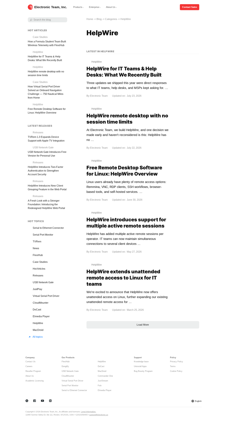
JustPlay (37, 289)
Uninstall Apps (140, 366)
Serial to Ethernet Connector (48, 228)
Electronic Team (99, 96)
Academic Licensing (34, 381)
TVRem (37, 241)
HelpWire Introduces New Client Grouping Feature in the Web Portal (47, 187)
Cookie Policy (176, 371)
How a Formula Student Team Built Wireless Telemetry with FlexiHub (47, 43)
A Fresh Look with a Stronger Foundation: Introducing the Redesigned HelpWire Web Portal (46, 204)
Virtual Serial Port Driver (46, 296)
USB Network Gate (43, 282)
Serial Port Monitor (43, 234)
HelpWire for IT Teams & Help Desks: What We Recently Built (124, 72)
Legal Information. (88, 412)
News (36, 248)
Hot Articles (39, 268)
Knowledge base (141, 361)
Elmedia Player (41, 316)
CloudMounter (40, 302)
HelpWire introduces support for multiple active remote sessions (126, 223)
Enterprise (94, 7)
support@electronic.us (98, 415)
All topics (38, 336)
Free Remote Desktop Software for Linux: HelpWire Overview (124, 171)
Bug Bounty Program (143, 371)
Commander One (105, 376)
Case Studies (40, 262)
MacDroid (38, 330)
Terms (173, 366)
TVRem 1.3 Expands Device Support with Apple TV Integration (46, 139)
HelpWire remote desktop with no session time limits (127, 119)
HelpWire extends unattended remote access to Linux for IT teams (123, 278)
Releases (38, 275)
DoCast (37, 309)
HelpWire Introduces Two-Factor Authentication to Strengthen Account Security (45, 171)
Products (78, 7)
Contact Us (30, 361)
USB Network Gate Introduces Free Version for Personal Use (47, 154)
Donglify (65, 366)
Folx (100, 385)
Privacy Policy (176, 361)
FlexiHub (38, 255)
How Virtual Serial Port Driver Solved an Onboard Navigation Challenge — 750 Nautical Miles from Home (45, 92)
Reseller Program (33, 371)
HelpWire (38, 323)
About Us (111, 7)
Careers (28, 366)
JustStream (103, 381)
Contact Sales (189, 7)
